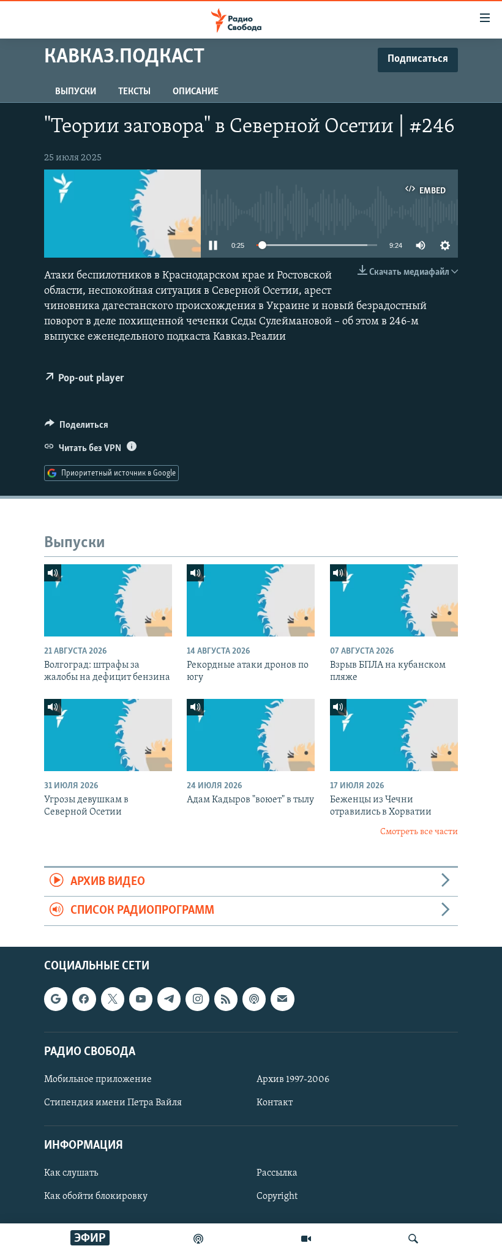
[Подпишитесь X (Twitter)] (112, 998)
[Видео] (306, 1238)
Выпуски (75, 92)
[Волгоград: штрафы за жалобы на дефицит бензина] (108, 600)
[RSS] (226, 998)
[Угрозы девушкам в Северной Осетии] (108, 735)
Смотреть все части (419, 832)
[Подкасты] (254, 998)
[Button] (76, 427)
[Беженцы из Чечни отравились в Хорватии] (394, 735)
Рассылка (277, 1173)
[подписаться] (282, 998)
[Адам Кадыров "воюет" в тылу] (251, 735)
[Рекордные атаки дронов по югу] (251, 600)
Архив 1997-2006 (293, 1079)
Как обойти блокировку (96, 1196)
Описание (196, 92)
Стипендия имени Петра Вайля (113, 1103)
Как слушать (71, 1173)
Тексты (134, 92)
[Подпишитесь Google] (55, 998)
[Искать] (413, 1238)
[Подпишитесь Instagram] (197, 998)
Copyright (277, 1196)
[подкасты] (198, 1238)
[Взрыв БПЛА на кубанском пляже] (394, 600)
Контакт (275, 1103)
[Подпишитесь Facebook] (84, 998)
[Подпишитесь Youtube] (140, 998)
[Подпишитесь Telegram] (169, 998)
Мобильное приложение (98, 1079)
